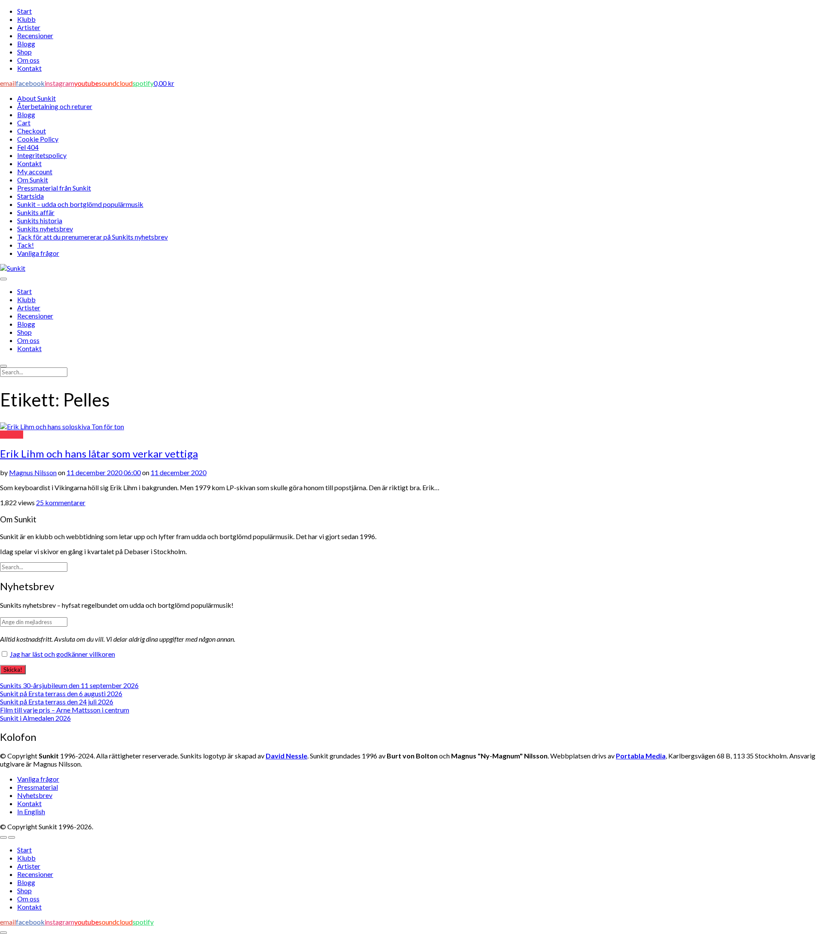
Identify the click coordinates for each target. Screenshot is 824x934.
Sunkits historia (39, 220)
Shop (24, 52)
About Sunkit (36, 98)
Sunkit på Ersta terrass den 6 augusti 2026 (61, 693)
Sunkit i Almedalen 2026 (35, 718)
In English (31, 811)
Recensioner (35, 35)
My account (34, 171)
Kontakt (29, 68)
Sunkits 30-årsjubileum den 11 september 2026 (69, 685)
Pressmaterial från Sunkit (54, 188)
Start (24, 11)
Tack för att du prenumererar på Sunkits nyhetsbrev (92, 237)
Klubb (26, 19)
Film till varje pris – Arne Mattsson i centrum (64, 710)
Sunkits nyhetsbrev (45, 228)
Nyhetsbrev (34, 795)
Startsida (30, 196)
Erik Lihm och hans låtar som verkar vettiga (99, 453)
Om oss (28, 60)
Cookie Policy (37, 139)
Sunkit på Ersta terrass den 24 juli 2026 (56, 701)
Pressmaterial (37, 787)
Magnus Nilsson (33, 472)
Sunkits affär (36, 212)
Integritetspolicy (42, 155)
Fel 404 (28, 147)
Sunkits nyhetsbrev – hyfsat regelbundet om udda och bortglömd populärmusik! (116, 605)
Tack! (25, 245)
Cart (23, 122)
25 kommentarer (60, 502)
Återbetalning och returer (54, 106)
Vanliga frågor (38, 253)
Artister (28, 27)
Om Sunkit (32, 180)
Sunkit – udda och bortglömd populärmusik (80, 204)
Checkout (31, 131)
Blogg (26, 43)
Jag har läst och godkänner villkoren (62, 654)
